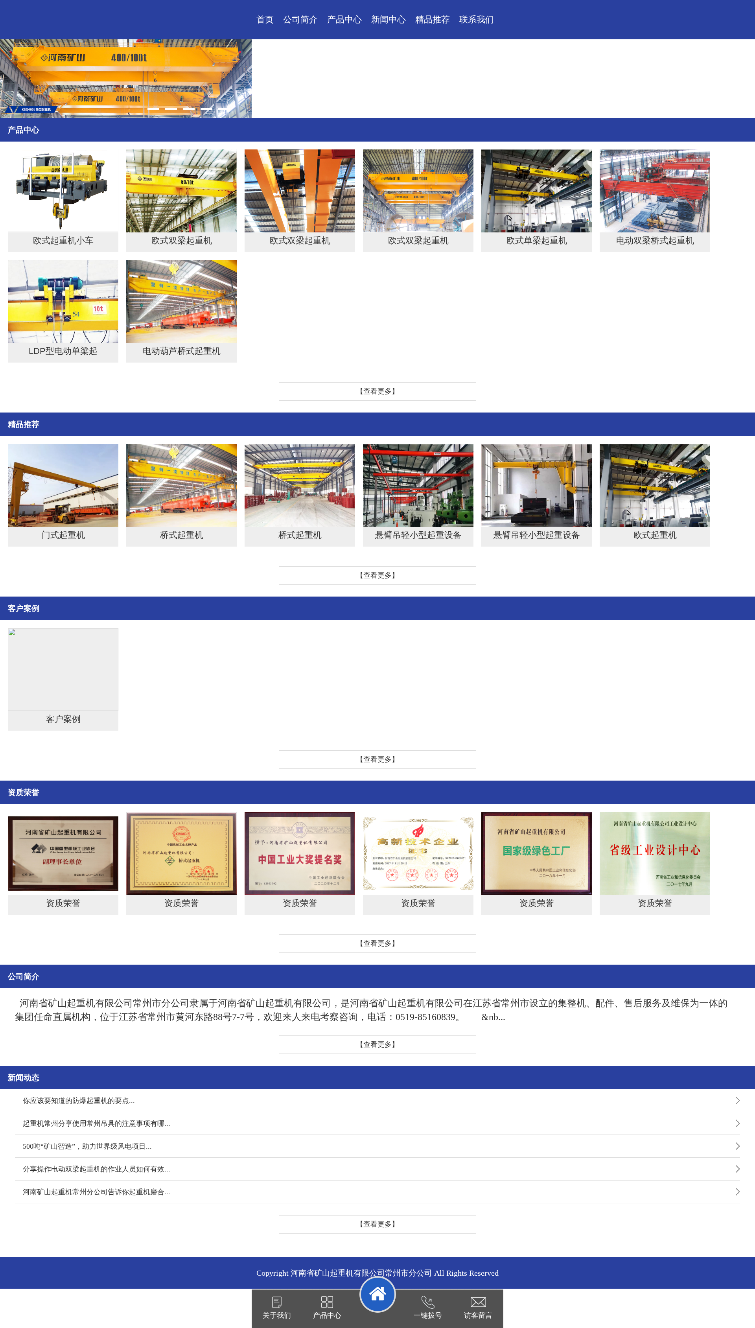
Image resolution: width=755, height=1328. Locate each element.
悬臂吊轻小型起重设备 (418, 535)
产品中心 (344, 19)
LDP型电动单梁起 (63, 351)
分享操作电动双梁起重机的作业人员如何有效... (96, 1169)
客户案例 (63, 719)
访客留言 (478, 1315)
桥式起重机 (181, 535)
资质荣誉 (63, 903)
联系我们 (476, 19)
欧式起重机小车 (63, 240)
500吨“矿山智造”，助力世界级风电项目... (87, 1146)
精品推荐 (432, 19)
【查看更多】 (377, 391)
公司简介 (300, 19)
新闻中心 (388, 19)
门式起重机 (63, 535)
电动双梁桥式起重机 (655, 240)
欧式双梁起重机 (181, 240)
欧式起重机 (655, 535)
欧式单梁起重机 (536, 240)
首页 (265, 19)
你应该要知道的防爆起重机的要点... (79, 1101)
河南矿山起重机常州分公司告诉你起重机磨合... (96, 1192)
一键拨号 (428, 1315)
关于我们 (277, 1315)
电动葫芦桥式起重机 (182, 351)
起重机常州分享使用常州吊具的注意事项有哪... (96, 1123)
